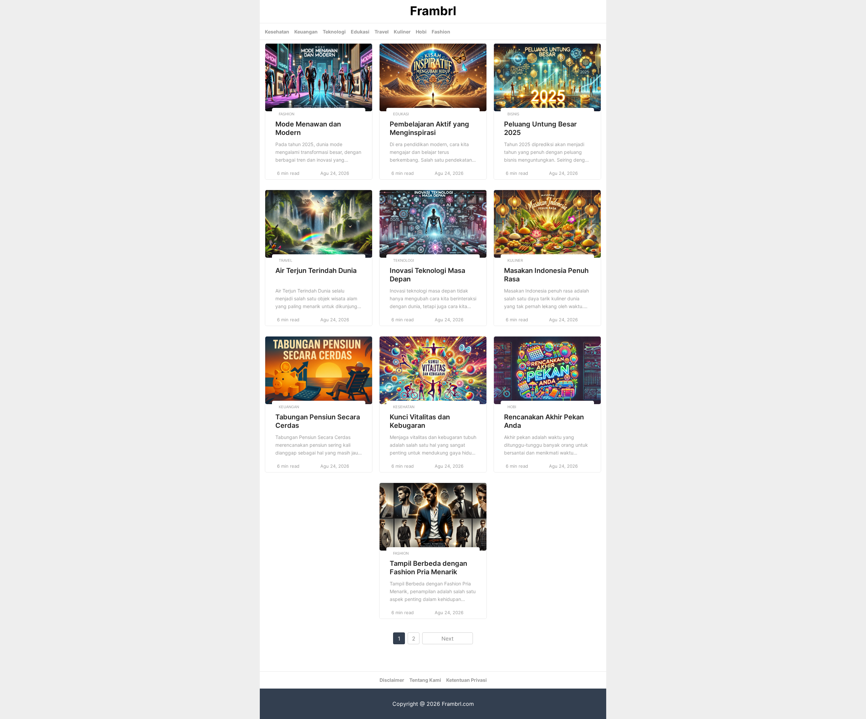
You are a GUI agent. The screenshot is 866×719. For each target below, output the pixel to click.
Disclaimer (392, 680)
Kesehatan (277, 31)
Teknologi (334, 31)
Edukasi (360, 31)
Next (447, 638)
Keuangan (306, 31)
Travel (381, 31)
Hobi (421, 31)
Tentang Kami (425, 680)
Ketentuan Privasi (466, 680)
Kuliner (402, 31)
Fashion (441, 31)
